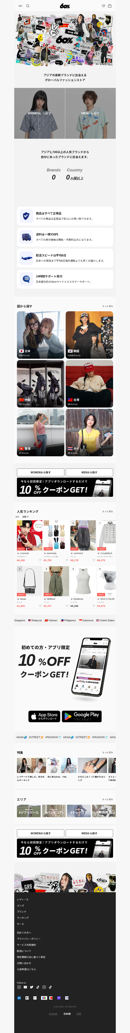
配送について (24, 950)
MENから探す (89, 472)
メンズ (20, 905)
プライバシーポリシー (29, 938)
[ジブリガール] (29, 811)
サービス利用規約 (26, 944)
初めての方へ (24, 932)
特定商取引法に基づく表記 (31, 957)
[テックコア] (79, 811)
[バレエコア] (54, 811)
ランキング (23, 917)
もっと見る (107, 306)
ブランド (21, 911)
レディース (23, 899)
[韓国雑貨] (104, 811)
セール (20, 923)
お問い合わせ (24, 963)
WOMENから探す (41, 472)
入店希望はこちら (26, 969)
